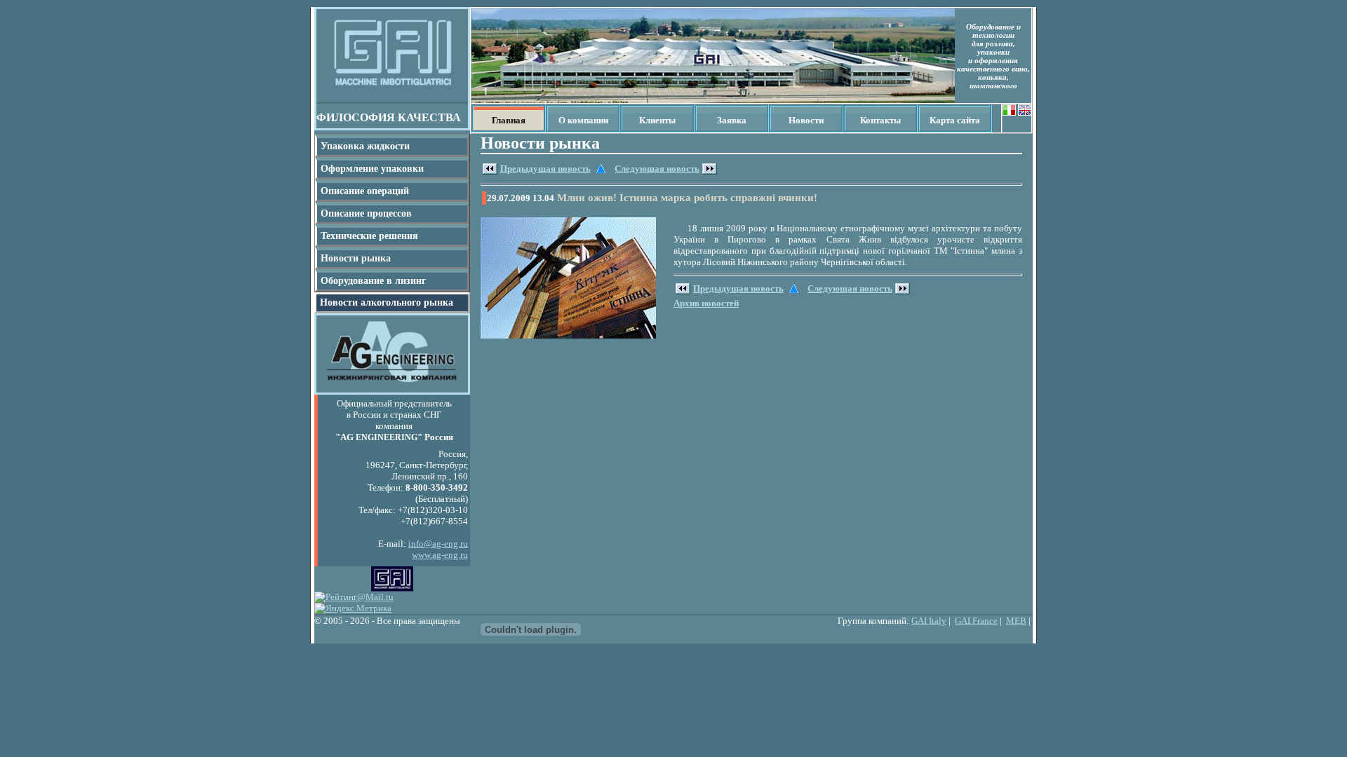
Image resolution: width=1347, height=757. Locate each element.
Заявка (731, 120)
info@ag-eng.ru (438, 543)
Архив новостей (706, 303)
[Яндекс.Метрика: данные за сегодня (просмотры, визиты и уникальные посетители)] (352, 608)
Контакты (880, 120)
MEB (1016, 620)
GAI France (976, 620)
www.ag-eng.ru (440, 555)
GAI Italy (928, 620)
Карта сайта (955, 120)
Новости (806, 120)
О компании (583, 120)
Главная (508, 120)
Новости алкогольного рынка (386, 302)
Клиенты (657, 120)
